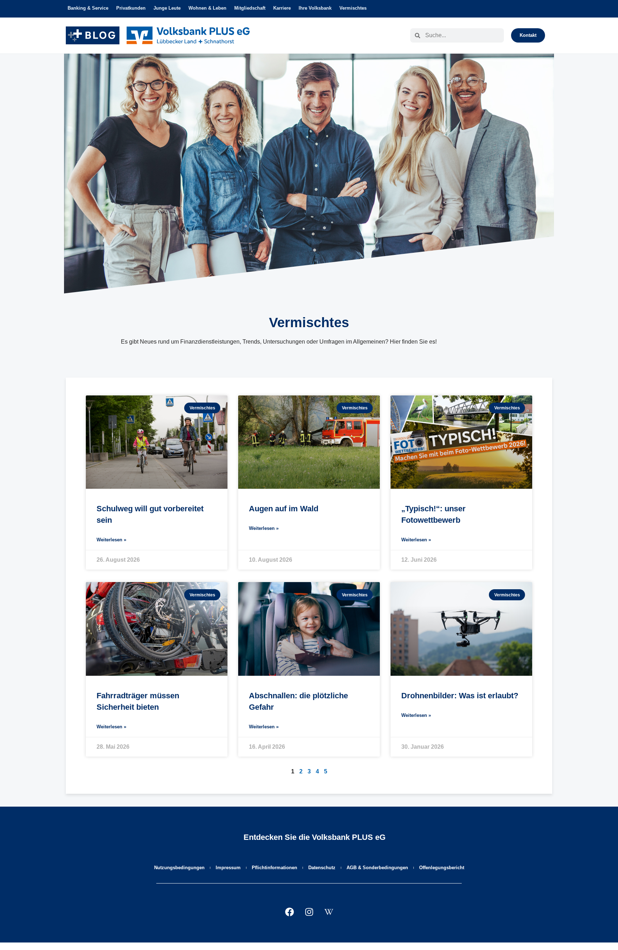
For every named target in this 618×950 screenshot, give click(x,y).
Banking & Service (88, 8)
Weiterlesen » (111, 539)
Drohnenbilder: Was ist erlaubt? (459, 695)
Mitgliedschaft (249, 8)
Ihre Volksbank (315, 8)
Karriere (282, 8)
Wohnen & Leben (207, 8)
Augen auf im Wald (283, 508)
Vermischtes (353, 8)
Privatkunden (131, 8)
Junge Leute (167, 8)
